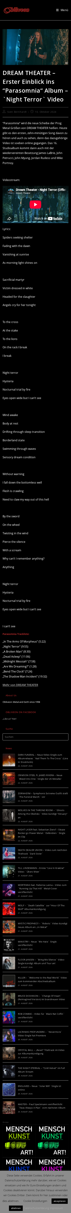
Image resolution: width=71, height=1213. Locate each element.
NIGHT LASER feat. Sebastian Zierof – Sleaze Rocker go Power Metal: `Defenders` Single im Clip (41, 833)
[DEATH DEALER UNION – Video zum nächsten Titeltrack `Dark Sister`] (9, 853)
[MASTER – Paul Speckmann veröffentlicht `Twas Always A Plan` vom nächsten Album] (9, 1107)
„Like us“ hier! (9, 718)
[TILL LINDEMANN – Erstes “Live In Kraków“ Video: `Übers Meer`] (9, 871)
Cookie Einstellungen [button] (35, 1201)
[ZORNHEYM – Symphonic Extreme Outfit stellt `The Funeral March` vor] (9, 796)
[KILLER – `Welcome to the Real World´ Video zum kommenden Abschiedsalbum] (9, 981)
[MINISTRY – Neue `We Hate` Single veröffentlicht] (9, 945)
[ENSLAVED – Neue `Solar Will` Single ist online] (9, 1089)
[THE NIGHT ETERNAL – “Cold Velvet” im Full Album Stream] (9, 1071)
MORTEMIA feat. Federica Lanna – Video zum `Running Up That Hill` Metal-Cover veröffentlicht (42, 888)
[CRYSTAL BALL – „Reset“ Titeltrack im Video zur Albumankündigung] (9, 1053)
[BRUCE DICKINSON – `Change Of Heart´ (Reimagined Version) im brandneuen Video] (9, 999)
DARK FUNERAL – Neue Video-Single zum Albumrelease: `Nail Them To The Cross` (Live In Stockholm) (43, 758)
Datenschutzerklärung (36, 1208)
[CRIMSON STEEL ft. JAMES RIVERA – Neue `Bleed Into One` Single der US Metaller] (9, 778)
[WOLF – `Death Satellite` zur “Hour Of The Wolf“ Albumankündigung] (9, 908)
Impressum (56, 1208)
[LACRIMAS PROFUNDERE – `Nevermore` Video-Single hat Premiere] (9, 1035)
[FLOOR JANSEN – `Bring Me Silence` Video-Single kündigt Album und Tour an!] (9, 963)
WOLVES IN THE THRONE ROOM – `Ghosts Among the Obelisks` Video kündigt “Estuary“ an (43, 814)
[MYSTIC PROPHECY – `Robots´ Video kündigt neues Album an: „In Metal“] (9, 926)
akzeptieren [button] (60, 1201)
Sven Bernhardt (17, 111)
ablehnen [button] (16, 1208)
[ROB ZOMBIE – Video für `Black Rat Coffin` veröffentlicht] (9, 1017)
